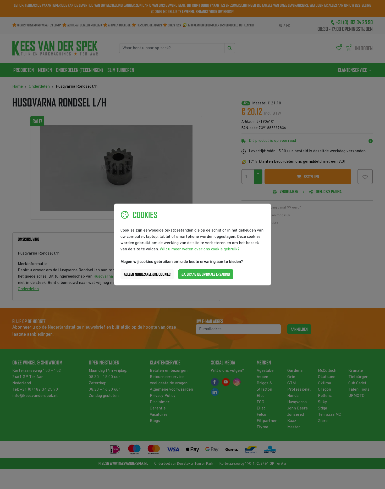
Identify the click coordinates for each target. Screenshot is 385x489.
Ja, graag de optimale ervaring (206, 274)
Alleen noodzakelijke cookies (147, 274)
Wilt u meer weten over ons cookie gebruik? (199, 249)
